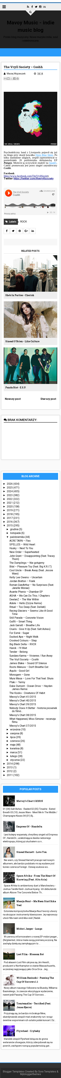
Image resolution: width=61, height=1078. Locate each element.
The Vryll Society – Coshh (24, 659)
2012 (10, 771)
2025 (10, 487)
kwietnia (15, 748)
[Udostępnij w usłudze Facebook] (14, 78)
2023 (10, 495)
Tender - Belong (18, 651)
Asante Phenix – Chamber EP (26, 591)
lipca (13, 737)
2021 (10, 502)
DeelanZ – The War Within (24, 599)
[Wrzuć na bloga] (8, 78)
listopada (15, 533)
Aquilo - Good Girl (19, 670)
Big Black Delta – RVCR (22, 644)
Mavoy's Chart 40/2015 (22, 700)
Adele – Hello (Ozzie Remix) (25, 603)
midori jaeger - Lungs (29, 928)
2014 (10, 763)
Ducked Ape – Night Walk (23, 636)
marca (14, 752)
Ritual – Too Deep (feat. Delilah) (27, 607)
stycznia (15, 759)
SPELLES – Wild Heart (22, 544)
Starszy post (48, 398)
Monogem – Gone (19, 674)
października (17, 537)
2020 (10, 506)
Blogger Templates (13, 1071)
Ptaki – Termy (17, 682)
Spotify (53, 162)
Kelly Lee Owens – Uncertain (25, 577)
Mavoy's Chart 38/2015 (22, 715)
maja (13, 744)
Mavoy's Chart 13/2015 (29, 801)
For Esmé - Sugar (19, 633)
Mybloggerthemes (30, 1074)
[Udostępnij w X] (11, 78)
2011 (10, 775)
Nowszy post (13, 398)
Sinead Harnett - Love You (31, 852)
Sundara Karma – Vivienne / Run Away (31, 655)
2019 (10, 510)
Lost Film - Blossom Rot (30, 954)
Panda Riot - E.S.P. (15, 387)
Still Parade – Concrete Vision (26, 617)
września (15, 729)
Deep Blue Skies (44, 155)
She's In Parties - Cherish (19, 295)
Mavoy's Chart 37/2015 (22, 725)
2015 (10, 525)
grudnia (14, 529)
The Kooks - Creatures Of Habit (27, 693)
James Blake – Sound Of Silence (28, 663)
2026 (10, 483)
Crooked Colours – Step (23, 640)
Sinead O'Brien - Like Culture (22, 341)
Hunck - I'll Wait (18, 648)
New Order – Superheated (24, 552)
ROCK (23, 221)
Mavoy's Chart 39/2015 (22, 704)
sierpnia (15, 733)
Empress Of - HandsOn (29, 826)
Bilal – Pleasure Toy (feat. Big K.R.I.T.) (30, 566)
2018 (10, 514)
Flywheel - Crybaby (28, 1031)
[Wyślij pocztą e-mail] (5, 78)
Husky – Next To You (21, 548)
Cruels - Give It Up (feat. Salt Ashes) (29, 629)
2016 (10, 521)
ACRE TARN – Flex (20, 540)
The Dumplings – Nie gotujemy (26, 562)
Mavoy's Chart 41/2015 (22, 696)
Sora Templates (47, 1071)
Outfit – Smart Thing (20, 621)
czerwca (15, 740)
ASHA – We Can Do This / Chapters (29, 595)
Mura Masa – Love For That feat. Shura (31, 678)
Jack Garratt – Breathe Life (24, 625)
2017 (10, 518)
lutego (14, 756)
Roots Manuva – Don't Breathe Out (28, 667)
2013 (10, 767)
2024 (10, 491)
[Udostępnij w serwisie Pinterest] (17, 78)
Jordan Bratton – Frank (22, 581)
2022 (10, 499)
